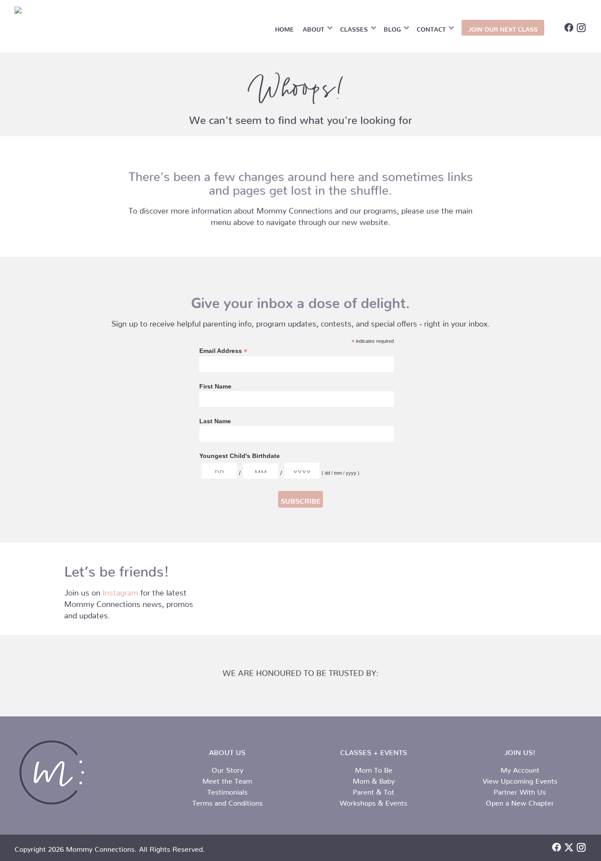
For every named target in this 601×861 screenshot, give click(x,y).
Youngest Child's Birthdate (239, 455)
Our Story (227, 768)
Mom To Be (373, 768)
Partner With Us (520, 790)
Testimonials (227, 790)
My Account (520, 768)
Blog (392, 27)
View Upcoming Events (520, 779)
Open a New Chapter (520, 801)
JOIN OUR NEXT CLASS (503, 27)
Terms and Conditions (227, 801)
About (313, 27)
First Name (215, 386)
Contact (431, 27)
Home (284, 27)
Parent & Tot (373, 790)
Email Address (223, 351)
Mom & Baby (374, 779)
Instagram (120, 590)
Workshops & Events (373, 801)
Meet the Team (227, 779)
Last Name (215, 421)
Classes (354, 27)
